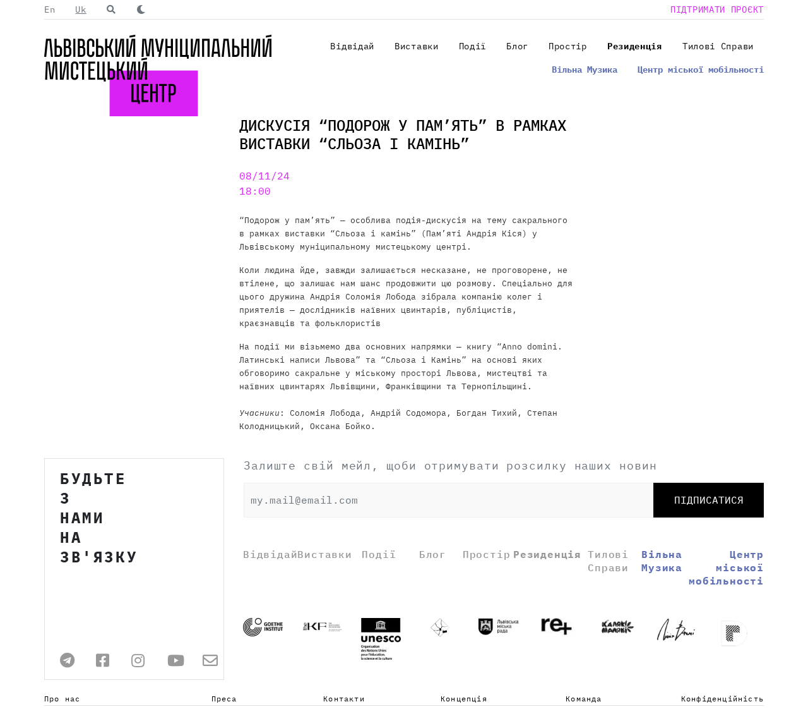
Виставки (417, 46)
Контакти (344, 698)
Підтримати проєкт (717, 9)
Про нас (62, 698)
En (49, 9)
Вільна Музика (584, 69)
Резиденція (634, 46)
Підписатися (709, 500)
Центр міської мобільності (701, 69)
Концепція (464, 698)
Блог (517, 46)
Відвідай (352, 46)
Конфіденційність (722, 698)
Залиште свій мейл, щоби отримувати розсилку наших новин (450, 465)
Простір (568, 46)
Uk (80, 9)
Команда (584, 698)
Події (473, 46)
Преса (224, 698)
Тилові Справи (718, 46)
